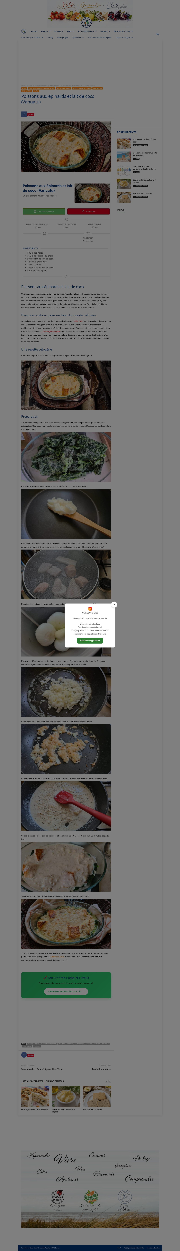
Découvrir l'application (90, 641)
